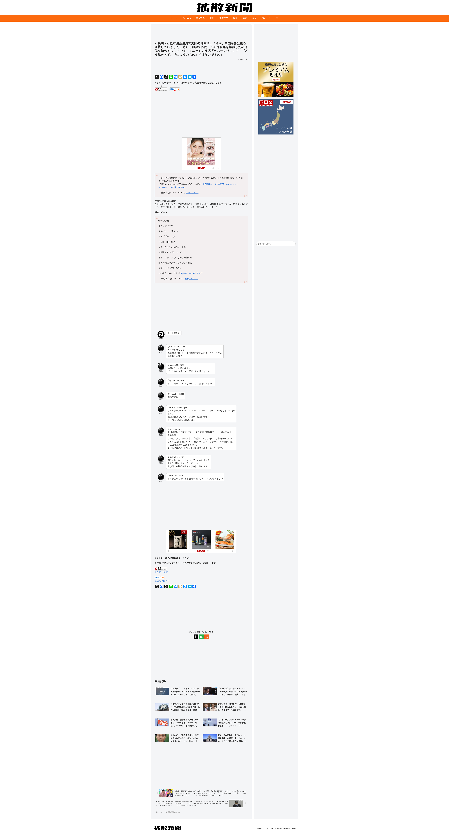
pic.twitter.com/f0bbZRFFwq (171, 187)
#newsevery (232, 184)
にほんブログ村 (162, 581)
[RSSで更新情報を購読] (206, 636)
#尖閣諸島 (208, 184)
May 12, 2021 (192, 192)
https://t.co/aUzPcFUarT (191, 273)
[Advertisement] (201, 34)
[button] (293, 243)
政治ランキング (161, 572)
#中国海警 (219, 184)
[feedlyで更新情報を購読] (201, 636)
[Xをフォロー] (196, 636)
